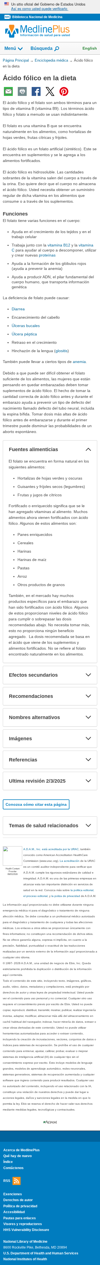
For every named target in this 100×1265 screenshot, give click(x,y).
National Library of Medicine (25, 1242)
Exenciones (12, 1194)
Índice (8, 1162)
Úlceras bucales (26, 325)
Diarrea (18, 309)
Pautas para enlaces (19, 1218)
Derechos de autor (18, 1200)
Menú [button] (10, 48)
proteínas (47, 255)
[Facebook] (36, 91)
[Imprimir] (22, 91)
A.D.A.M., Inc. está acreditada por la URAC (51, 849)
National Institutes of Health (25, 1259)
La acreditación (69, 860)
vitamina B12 (59, 245)
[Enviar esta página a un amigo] (8, 91)
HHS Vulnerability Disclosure (26, 1230)
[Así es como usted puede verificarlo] (50, 7)
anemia (79, 361)
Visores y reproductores (22, 1224)
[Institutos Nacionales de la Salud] (8, 17)
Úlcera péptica (24, 334)
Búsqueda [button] (41, 48)
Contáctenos (13, 1168)
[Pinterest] (63, 91)
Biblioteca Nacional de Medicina (37, 17)
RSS (6, 1181)
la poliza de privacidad (65, 896)
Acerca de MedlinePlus (21, 1150)
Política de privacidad (20, 1206)
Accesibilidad (14, 1212)
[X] (50, 91)
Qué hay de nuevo (17, 1156)
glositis (62, 351)
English (89, 48)
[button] (88, 449)
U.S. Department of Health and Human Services (40, 1253)
